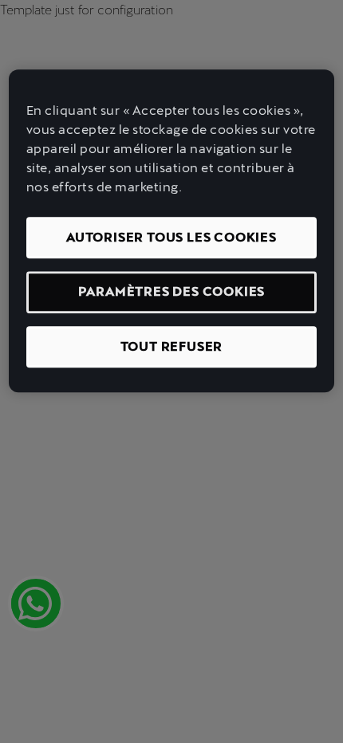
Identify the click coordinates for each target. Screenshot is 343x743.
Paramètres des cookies (172, 292)
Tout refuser (171, 346)
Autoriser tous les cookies (171, 237)
